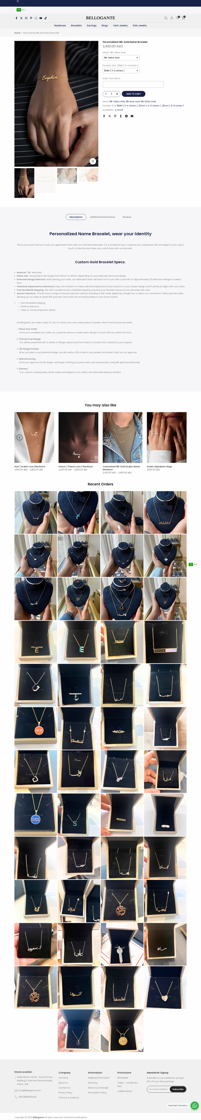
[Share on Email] (132, 116)
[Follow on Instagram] (26, 18)
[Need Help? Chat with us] (195, 1105)
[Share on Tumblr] (120, 116)
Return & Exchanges (98, 1087)
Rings (105, 25)
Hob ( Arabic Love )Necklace (29, 466)
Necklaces (60, 25)
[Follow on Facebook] (16, 18)
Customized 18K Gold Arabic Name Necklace (121, 468)
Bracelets (76, 25)
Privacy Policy (65, 1092)
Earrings (92, 25)
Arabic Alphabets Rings (159, 466)
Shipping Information (98, 1077)
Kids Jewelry (140, 25)
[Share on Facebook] (104, 116)
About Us (63, 1082)
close (15, 1)
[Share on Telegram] (126, 116)
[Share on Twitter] (109, 116)
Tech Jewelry (120, 25)
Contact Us (64, 1087)
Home (17, 33)
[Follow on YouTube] (40, 18)
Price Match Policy (97, 1092)
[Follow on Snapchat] (36, 18)
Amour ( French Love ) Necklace (76, 466)
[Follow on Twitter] (21, 18)
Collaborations (124, 1091)
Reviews (127, 217)
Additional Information (102, 217)
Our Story (63, 1077)
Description (76, 217)
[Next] (93, 104)
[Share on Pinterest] (115, 116)
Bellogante (81, 1117)
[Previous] (20, 104)
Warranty (93, 1082)
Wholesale (122, 1077)
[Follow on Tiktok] (45, 18)
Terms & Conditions (69, 1097)
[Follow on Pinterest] (31, 18)
